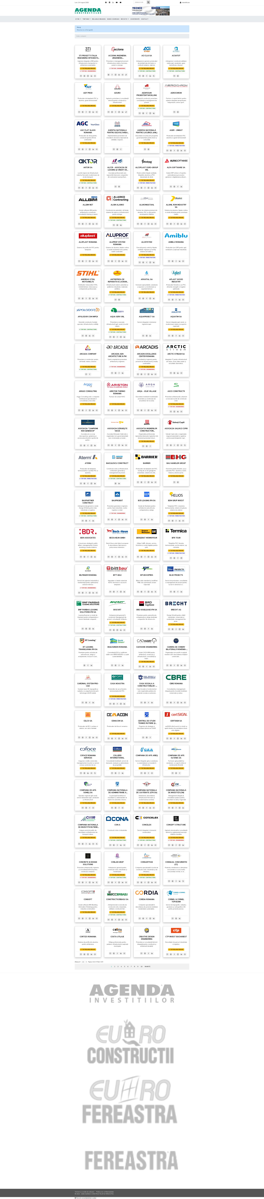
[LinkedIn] (91, 75)
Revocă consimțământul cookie (86, 1198)
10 (141, 967)
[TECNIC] (150, 10)
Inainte (147, 967)
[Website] (84, 75)
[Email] (80, 75)
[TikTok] (126, 74)
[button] (185, 3)
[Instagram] (88, 75)
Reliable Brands (99, 19)
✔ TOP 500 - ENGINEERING (88, 71)
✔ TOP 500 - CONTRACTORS (146, 71)
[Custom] (113, 3)
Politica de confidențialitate (105, 1192)
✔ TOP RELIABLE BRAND (88, 68)
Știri (77, 19)
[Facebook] (106, 3)
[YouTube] (95, 75)
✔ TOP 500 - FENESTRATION (176, 145)
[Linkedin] (109, 3)
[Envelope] (120, 3)
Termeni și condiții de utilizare (84, 1192)
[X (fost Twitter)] (153, 75)
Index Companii (113, 19)
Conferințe (135, 19)
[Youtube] (117, 3)
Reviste (124, 19)
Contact (144, 19)
